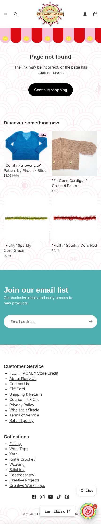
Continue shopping (50, 89)
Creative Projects (24, 480)
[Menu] (5, 14)
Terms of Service (24, 415)
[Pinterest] (67, 497)
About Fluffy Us (22, 378)
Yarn (13, 454)
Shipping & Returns (25, 394)
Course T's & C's (24, 399)
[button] (88, 511)
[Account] (85, 14)
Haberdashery (21, 475)
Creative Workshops (27, 485)
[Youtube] (50, 497)
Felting (15, 443)
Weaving (17, 464)
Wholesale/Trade (24, 410)
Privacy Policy (21, 404)
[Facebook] (34, 497)
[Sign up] (90, 321)
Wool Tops (18, 448)
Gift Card (17, 389)
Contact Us (19, 383)
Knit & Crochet (22, 459)
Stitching (17, 469)
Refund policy (21, 420)
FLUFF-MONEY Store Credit (33, 373)
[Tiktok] (59, 497)
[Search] (15, 14)
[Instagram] (42, 497)
